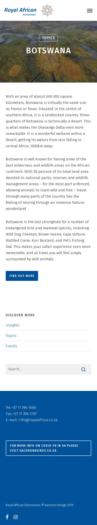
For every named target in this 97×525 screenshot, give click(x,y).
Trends (11, 346)
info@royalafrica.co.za (37, 420)
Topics (48, 38)
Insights (12, 325)
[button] (90, 10)
